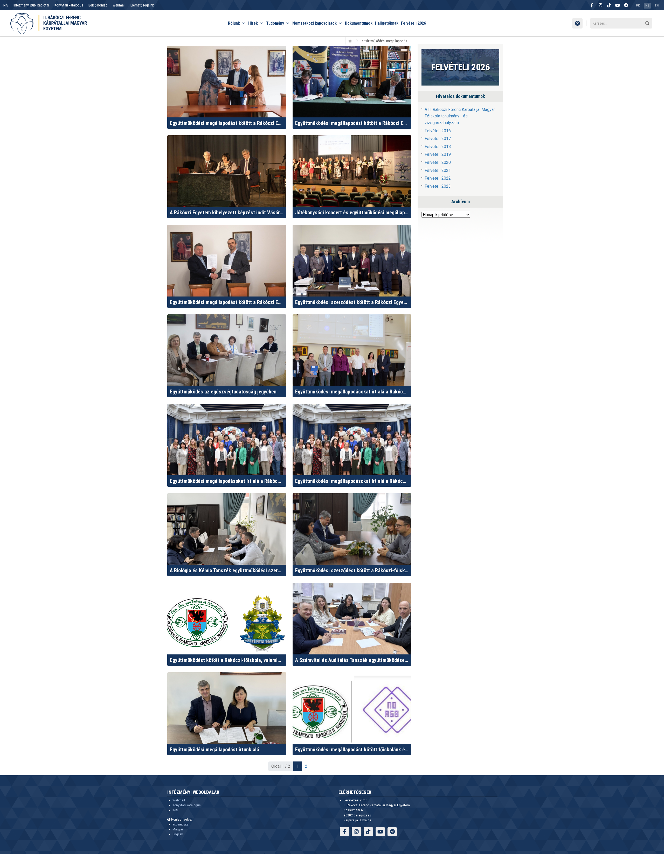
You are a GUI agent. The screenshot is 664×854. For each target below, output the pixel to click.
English (177, 834)
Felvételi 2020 (438, 162)
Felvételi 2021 (438, 170)
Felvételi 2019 (438, 154)
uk (638, 5)
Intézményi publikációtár (31, 5)
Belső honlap (97, 5)
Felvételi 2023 (438, 186)
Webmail (119, 5)
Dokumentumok (358, 23)
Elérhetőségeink (142, 5)
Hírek (253, 23)
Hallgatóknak (386, 23)
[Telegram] (626, 5)
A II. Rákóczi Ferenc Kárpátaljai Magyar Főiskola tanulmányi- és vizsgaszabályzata (460, 116)
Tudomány (275, 23)
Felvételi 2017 (438, 138)
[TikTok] (609, 5)
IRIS (5, 5)
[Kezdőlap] (352, 41)
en (657, 5)
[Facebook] (592, 5)
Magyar (177, 829)
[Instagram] (600, 5)
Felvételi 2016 (438, 130)
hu (647, 5)
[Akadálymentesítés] (577, 23)
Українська (180, 824)
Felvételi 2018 (438, 146)
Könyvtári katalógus (68, 5)
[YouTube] (617, 5)
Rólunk (234, 23)
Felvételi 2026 (413, 23)
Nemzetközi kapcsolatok (314, 23)
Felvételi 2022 (438, 178)
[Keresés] (647, 23)
